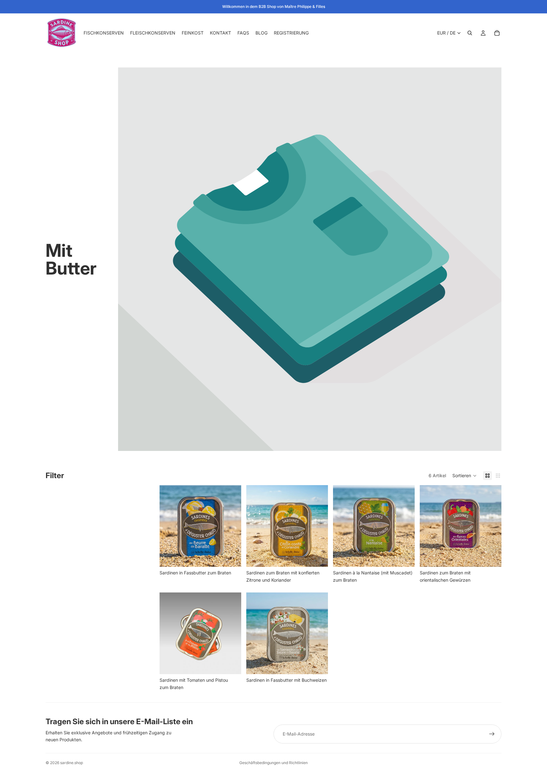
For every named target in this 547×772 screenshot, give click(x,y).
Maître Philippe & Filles (305, 6)
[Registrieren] (492, 734)
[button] (464, 476)
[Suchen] (470, 33)
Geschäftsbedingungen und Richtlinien (273, 762)
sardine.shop (71, 762)
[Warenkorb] (497, 33)
